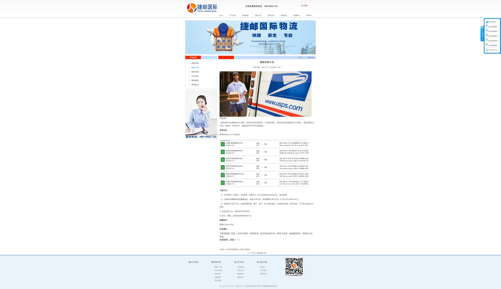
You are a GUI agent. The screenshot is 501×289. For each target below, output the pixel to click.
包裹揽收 (218, 277)
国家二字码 (218, 267)
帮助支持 (217, 262)
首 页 (221, 15)
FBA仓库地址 (219, 270)
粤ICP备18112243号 (270, 286)
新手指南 (240, 267)
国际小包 (258, 15)
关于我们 (232, 15)
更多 (248, 249)
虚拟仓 (262, 267)
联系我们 (240, 274)
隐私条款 (240, 277)
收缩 (482, 33)
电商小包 (263, 274)
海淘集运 (296, 15)
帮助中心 (309, 15)
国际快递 (245, 15)
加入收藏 (304, 6)
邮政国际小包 (261, 253)
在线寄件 (218, 274)
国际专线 (271, 15)
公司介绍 (240, 270)
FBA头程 (195, 76)
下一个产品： (252, 253)
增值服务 (284, 15)
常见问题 (218, 280)
